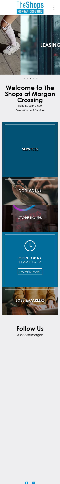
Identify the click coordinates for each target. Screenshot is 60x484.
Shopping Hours (30, 271)
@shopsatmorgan (30, 335)
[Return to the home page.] (30, 7)
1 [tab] (24, 78)
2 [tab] (27, 78)
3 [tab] (30, 78)
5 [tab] (36, 78)
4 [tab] (33, 78)
